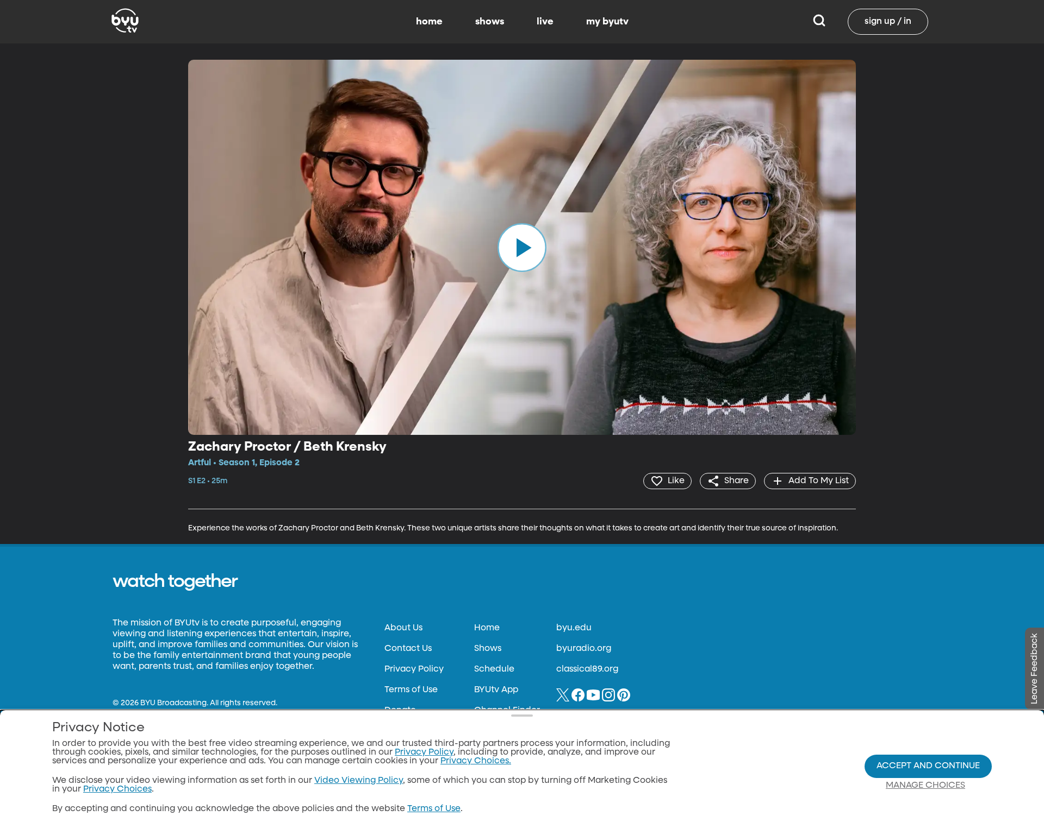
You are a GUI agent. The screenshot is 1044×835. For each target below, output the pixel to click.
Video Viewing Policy (358, 780)
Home (487, 628)
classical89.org (587, 669)
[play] (522, 247)
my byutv (607, 22)
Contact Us (408, 648)
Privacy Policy (414, 669)
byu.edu (574, 628)
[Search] (819, 22)
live (545, 22)
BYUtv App (496, 690)
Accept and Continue (928, 766)
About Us (403, 628)
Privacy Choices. (475, 761)
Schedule (494, 669)
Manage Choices (925, 785)
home (429, 22)
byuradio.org (583, 648)
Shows (487, 648)
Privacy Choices (117, 789)
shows (489, 22)
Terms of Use (411, 690)
